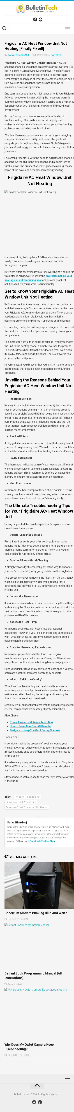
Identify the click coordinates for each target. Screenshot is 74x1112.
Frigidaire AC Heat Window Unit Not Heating (27, 807)
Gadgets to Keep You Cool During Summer (35, 730)
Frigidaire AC (33, 797)
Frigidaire (19, 797)
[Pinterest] (40, 20)
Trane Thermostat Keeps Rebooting (31, 722)
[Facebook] (35, 20)
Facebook (35, 841)
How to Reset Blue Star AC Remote (30, 726)
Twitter (45, 841)
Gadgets (56, 55)
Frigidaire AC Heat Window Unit (21, 802)
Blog (52, 841)
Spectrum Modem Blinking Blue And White (35, 913)
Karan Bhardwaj (18, 55)
